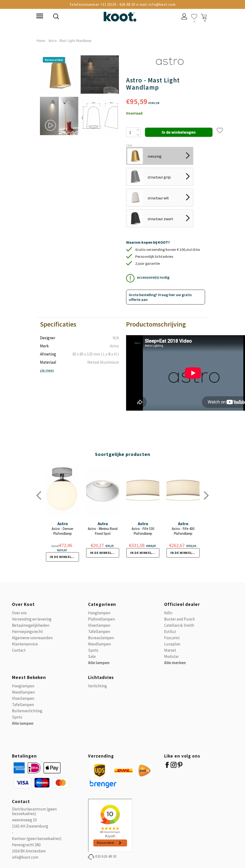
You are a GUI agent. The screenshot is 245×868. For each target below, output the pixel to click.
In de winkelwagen (64, 557)
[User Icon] (184, 17)
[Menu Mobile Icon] (39, 16)
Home (40, 40)
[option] (59, 95)
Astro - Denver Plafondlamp (62, 531)
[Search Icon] (89, 17)
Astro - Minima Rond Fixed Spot (102, 531)
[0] (194, 17)
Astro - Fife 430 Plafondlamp (183, 531)
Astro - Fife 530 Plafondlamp (143, 531)
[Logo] (120, 16)
